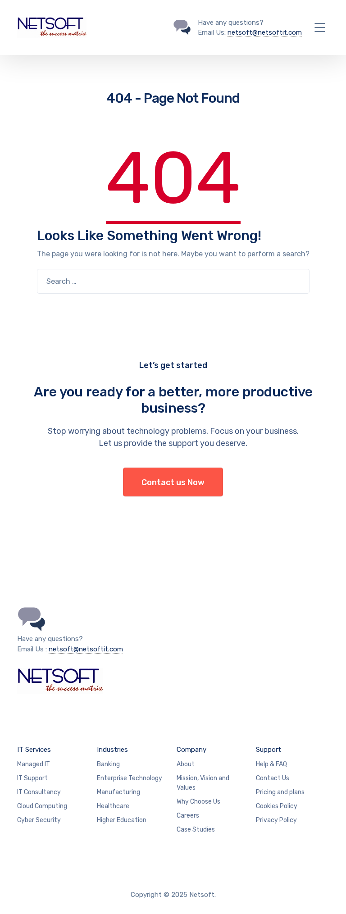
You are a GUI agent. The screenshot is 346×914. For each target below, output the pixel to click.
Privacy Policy (276, 820)
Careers (188, 815)
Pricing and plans (280, 792)
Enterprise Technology (129, 778)
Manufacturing (118, 792)
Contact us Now (173, 482)
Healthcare (113, 806)
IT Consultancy (39, 792)
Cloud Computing (42, 806)
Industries (112, 750)
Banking (108, 764)
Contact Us (272, 778)
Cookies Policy (276, 806)
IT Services (34, 750)
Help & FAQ (271, 764)
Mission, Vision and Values (203, 782)
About (186, 764)
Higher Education (121, 820)
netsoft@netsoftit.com (265, 32)
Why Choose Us (198, 801)
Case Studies (196, 829)
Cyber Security (39, 820)
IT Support (32, 778)
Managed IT (33, 764)
